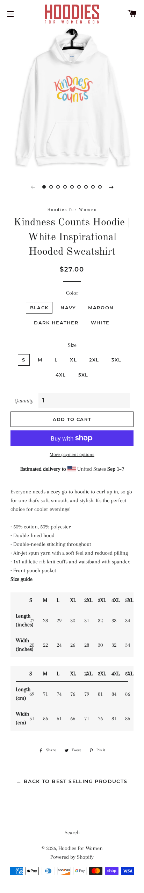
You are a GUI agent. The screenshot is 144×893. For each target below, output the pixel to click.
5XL (83, 375)
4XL (61, 375)
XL (73, 360)
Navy (68, 307)
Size (72, 345)
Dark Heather (56, 322)
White (100, 322)
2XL (94, 360)
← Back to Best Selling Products (71, 781)
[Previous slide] (33, 187)
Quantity (24, 401)
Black (39, 307)
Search (72, 832)
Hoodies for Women (80, 848)
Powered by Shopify (72, 857)
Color (72, 293)
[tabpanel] (72, 98)
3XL (116, 360)
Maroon (101, 307)
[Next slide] (111, 187)
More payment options (72, 454)
